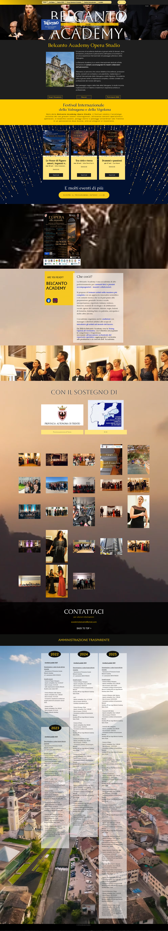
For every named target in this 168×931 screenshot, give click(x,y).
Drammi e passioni (112, 160)
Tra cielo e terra (84, 160)
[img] (62, 417)
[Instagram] (55, 300)
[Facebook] (48, 300)
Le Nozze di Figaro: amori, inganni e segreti (56, 162)
